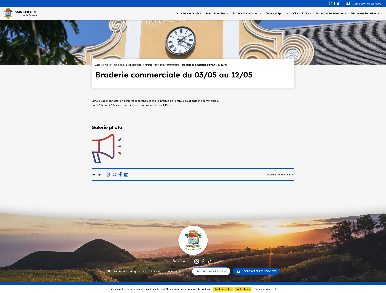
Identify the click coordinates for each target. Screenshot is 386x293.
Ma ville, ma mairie (188, 13)
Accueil (99, 64)
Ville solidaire (301, 13)
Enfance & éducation (245, 13)
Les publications (134, 64)
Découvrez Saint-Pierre (365, 13)
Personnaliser (262, 289)
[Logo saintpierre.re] (193, 239)
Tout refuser (243, 289)
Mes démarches (215, 13)
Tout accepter (223, 289)
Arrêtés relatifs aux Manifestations (162, 64)
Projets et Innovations (330, 13)
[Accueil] (20, 13)
